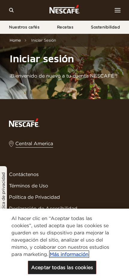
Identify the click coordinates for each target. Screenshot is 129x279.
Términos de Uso (28, 186)
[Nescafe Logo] (65, 10)
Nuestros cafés (24, 27)
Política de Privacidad (34, 197)
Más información (69, 254)
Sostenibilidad (105, 27)
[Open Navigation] (118, 10)
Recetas (65, 27)
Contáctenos (24, 174)
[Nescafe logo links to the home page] (24, 122)
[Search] (11, 10)
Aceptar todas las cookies (62, 267)
